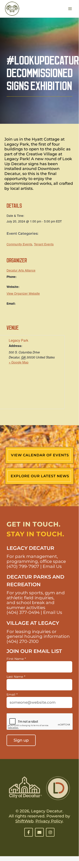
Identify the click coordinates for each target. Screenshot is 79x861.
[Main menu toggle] (70, 8)
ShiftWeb (24, 821)
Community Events (19, 244)
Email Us (52, 566)
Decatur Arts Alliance (21, 270)
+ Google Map (18, 362)
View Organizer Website (23, 293)
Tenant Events (44, 244)
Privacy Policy (49, 821)
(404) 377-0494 (23, 612)
